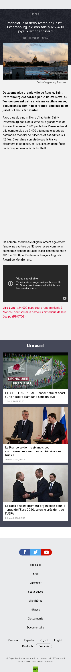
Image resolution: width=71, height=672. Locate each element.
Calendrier (36, 582)
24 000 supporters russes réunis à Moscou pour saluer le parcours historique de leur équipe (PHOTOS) (34, 312)
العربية (44, 640)
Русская (13, 640)
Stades (35, 609)
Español (29, 640)
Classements (35, 618)
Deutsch (27, 646)
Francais (44, 646)
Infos (35, 14)
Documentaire (35, 627)
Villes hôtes (35, 600)
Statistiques (35, 591)
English (58, 640)
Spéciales (35, 564)
